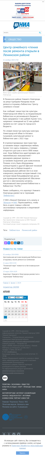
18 (9, 314)
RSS (26, 402)
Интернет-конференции (26, 393)
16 (26, 311)
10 (6, 311)
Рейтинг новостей (21, 398)
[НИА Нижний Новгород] (21, 28)
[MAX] (5, 242)
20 (16, 314)
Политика (6, 384)
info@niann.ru (12, 352)
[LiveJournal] (18, 242)
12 (12, 311)
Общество (25, 384)
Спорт (20, 387)
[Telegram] (21, 242)
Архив (13, 283)
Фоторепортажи (8, 393)
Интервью (26, 396)
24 (6, 317)
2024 (19, 283)
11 (9, 311)
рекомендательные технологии (13, 371)
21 (19, 314)
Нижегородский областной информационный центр (21, 341)
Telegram (7, 202)
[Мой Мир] (15, 242)
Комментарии (7, 398)
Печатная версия (9, 404)
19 (12, 314)
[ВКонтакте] (9, 242)
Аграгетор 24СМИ (11, 287)
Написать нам (23, 404)
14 (19, 311)
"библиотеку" (8, 195)
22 (23, 314)
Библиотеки (14, 230)
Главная (6, 283)
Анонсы (5, 396)
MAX (15, 202)
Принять (22, 453)
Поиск (21, 402)
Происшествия (29, 387)
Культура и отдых (9, 387)
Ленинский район (29, 230)
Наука (4, 389)
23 (26, 314)
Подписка (14, 402)
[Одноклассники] (12, 242)
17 (6, 314)
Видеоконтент (15, 396)
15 (23, 311)
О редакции (22, 407)
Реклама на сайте (9, 407)
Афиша (39, 387)
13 (16, 311)
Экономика (16, 384)
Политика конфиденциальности (13, 373)
